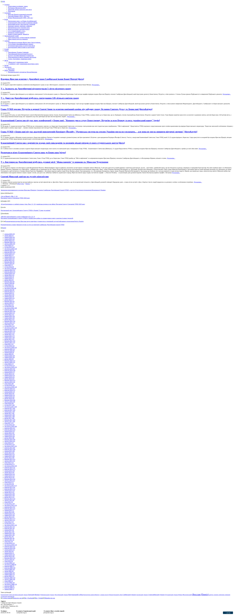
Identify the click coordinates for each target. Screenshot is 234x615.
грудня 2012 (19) (9, 504)
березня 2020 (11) (9, 360)
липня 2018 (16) (9, 393)
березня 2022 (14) (9, 321)
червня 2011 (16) (9, 533)
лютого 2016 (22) (9, 441)
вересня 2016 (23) (9, 429)
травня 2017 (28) (9, 416)
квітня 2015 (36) (9, 457)
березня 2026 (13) (9, 242)
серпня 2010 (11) (9, 550)
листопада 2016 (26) (10, 426)
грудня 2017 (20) (9, 405)
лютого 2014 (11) (9, 480)
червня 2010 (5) (9, 553)
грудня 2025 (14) (9, 247)
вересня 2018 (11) (9, 390)
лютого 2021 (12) (9, 342)
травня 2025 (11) (9, 258)
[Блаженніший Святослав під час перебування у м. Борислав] (1, 126)
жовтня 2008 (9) (9, 586)
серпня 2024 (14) (9, 273)
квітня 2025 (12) (9, 260)
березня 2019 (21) (9, 380)
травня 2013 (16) (9, 495)
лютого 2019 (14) (9, 382)
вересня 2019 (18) (9, 370)
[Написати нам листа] (17, 598)
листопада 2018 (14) (10, 387)
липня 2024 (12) (9, 275)
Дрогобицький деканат (61, 594)
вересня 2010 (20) (9, 548)
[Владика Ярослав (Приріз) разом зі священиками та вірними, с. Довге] (1, 103)
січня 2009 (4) (8, 581)
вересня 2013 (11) (9, 489)
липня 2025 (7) (9, 255)
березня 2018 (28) (9, 400)
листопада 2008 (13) (10, 584)
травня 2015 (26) (9, 456)
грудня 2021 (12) (9, 326)
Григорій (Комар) (34, 595)
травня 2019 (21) (9, 377)
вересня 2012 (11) (9, 508)
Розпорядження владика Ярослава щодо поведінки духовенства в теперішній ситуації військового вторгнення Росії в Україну (44, 221)
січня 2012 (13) (9, 522)
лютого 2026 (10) (9, 244)
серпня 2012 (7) (9, 510)
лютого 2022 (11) (9, 323)
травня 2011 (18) (9, 535)
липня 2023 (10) (9, 295)
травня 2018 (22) (9, 397)
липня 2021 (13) (9, 334)
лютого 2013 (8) (9, 500)
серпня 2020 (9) (9, 352)
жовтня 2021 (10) (9, 329)
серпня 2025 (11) (9, 253)
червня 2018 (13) (9, 395)
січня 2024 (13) (9, 285)
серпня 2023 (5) (9, 293)
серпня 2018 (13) (9, 392)
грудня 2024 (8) (9, 267)
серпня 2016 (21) (9, 431)
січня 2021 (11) (9, 344)
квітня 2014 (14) (9, 477)
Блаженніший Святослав (8, 594)
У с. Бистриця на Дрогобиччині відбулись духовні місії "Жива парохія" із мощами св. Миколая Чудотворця (54, 162)
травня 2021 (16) (9, 337)
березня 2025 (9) (9, 262)
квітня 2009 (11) (9, 576)
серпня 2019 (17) (9, 372)
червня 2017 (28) (9, 415)
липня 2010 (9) (9, 551)
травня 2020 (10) (9, 357)
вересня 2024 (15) (9, 272)
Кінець (28, 183)
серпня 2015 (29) (9, 451)
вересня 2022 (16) (9, 311)
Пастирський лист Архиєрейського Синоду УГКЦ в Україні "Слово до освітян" (26, 210)
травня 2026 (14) (9, 239)
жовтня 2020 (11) (9, 349)
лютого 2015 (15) (9, 461)
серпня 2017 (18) (9, 411)
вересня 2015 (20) (9, 449)
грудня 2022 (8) (9, 306)
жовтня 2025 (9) (9, 250)
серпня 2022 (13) (9, 313)
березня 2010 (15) (9, 558)
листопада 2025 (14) (10, 249)
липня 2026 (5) (9, 235)
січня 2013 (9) (8, 502)
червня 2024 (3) (9, 277)
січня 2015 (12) (9, 462)
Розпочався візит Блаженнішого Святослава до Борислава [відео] (33, 152)
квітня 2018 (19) (9, 398)
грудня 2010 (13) (9, 543)
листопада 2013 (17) (10, 485)
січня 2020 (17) (9, 364)
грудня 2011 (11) (9, 523)
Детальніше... (96, 85)
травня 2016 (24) (9, 436)
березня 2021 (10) (9, 341)
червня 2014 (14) (9, 474)
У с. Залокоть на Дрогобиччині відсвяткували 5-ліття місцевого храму (36, 88)
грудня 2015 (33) (9, 444)
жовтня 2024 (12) (9, 270)
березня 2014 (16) (9, 479)
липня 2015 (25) (9, 453)
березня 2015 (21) (9, 459)
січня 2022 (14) (9, 324)
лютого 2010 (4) (9, 559)
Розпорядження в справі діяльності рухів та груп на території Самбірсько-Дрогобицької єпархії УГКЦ (32, 224)
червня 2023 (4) (9, 296)
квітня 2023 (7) (9, 300)
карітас (211, 594)
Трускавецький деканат (171, 594)
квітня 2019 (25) (9, 379)
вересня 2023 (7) (9, 291)
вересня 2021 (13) (9, 331)
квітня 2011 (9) (9, 536)
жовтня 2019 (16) (9, 369)
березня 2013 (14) (9, 499)
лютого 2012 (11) (9, 520)
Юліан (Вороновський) (185, 594)
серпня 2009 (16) (9, 569)
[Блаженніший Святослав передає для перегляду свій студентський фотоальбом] (1, 148)
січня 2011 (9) (8, 541)
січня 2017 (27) (9, 423)
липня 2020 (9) (9, 354)
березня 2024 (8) (9, 281)
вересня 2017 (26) (9, 410)
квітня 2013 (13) (9, 497)
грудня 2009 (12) (9, 563)
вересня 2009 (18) (9, 568)
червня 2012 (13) (9, 513)
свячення (221, 594)
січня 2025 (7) (8, 265)
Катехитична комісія (89, 594)
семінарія (227, 594)
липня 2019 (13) (9, 374)
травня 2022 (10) (9, 318)
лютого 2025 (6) (9, 263)
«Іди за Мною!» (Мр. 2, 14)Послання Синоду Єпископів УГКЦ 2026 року (15, 197)
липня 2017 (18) (9, 413)
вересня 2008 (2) (9, 587)
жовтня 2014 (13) (9, 467)
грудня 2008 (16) (9, 582)
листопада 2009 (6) (10, 564)
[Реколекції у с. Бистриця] (1, 168)
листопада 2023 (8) (10, 288)
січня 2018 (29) (9, 403)
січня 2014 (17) (9, 482)
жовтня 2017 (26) (9, 408)
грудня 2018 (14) (9, 385)
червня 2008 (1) (9, 589)
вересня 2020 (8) (9, 351)
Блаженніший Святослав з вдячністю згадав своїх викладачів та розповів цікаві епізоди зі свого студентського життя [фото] (63, 143)
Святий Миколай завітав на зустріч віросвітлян (25, 176)
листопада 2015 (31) (10, 446)
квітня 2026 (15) (9, 240)
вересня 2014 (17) (9, 469)
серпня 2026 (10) (9, 234)
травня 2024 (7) (9, 278)
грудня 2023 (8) (9, 286)
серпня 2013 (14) (9, 490)
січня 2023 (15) (9, 304)
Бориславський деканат (21, 594)
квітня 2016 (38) (9, 438)
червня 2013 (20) (9, 494)
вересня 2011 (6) (9, 528)
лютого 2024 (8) (9, 283)
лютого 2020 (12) (9, 362)
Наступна (21, 183)
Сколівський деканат (142, 594)
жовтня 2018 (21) (9, 388)
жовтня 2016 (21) (9, 428)
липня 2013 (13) (9, 492)
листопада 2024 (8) (10, 268)
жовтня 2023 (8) (9, 290)
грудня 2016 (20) (9, 425)
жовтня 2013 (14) (9, 487)
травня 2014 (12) (9, 476)
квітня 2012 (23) (9, 517)
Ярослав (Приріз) (200, 594)
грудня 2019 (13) (9, 365)
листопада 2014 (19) (10, 466)
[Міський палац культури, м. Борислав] (1, 137)
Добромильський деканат (47, 594)
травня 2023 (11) (9, 298)
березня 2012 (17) (9, 518)
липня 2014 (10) (9, 472)
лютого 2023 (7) (9, 303)
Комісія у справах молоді (102, 594)
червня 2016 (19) (9, 434)
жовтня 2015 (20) (9, 448)
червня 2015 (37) (9, 454)
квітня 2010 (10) (9, 556)
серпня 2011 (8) (9, 530)
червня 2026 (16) (9, 237)
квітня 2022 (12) (9, 319)
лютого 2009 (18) (9, 579)
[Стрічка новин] (6, 598)
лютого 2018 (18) (9, 402)
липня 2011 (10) (9, 531)
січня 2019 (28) (9, 383)
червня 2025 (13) (9, 257)
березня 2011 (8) (9, 538)
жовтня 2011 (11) (9, 527)
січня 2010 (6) (8, 561)
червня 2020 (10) (9, 355)
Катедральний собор (75, 595)
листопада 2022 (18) (10, 308)
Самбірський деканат (129, 594)
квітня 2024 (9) (9, 280)
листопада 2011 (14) (10, 525)
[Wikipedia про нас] (49, 598)
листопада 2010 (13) (10, 545)
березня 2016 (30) (9, 439)
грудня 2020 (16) (9, 346)
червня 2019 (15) (9, 375)
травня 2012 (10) (9, 515)
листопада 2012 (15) (10, 505)
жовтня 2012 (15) (9, 507)
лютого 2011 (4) (9, 540)
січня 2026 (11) (9, 245)
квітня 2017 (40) (9, 418)
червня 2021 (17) (9, 336)
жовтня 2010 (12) (9, 546)
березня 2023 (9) (9, 301)
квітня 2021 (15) (9, 339)
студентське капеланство (7, 596)
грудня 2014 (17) (9, 464)
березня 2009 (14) (9, 578)
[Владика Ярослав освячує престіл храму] (1, 85)
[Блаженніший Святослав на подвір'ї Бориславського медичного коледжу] (1, 158)
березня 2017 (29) (9, 420)
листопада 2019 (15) (10, 367)
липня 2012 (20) (9, 512)
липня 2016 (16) (9, 433)
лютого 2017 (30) (9, 421)
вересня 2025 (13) (9, 252)
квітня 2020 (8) (9, 359)
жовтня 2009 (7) (9, 566)
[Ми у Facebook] (28, 598)
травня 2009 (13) (9, 574)
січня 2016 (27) (9, 443)
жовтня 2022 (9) (9, 309)
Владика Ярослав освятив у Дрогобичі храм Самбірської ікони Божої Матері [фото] (42, 79)
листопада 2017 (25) (10, 406)
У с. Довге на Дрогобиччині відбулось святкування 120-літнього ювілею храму (40, 98)
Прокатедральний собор (116, 594)
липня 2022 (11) (9, 314)
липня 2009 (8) (9, 571)
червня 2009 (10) (9, 573)
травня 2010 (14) (9, 555)
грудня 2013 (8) (9, 484)
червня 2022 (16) (9, 316)
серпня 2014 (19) (9, 471)
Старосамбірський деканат (156, 594)
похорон (216, 594)
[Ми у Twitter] (38, 598)
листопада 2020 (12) (10, 347)
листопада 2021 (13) (10, 328)
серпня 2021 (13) (9, 332)
